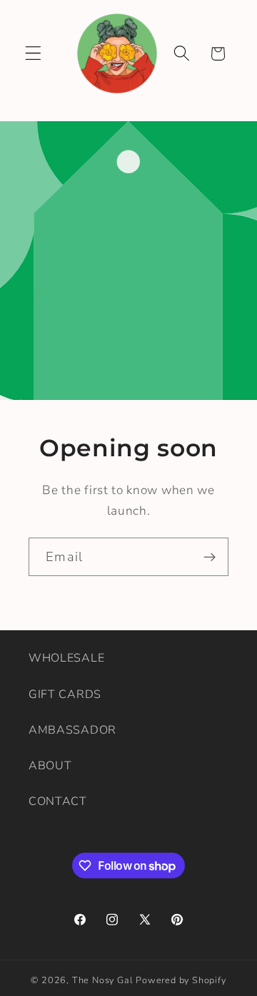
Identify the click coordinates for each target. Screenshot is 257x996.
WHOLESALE (66, 658)
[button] (33, 54)
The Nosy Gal (102, 980)
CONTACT (58, 801)
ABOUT (50, 766)
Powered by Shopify (181, 980)
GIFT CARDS (65, 694)
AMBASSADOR (72, 730)
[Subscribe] (209, 557)
